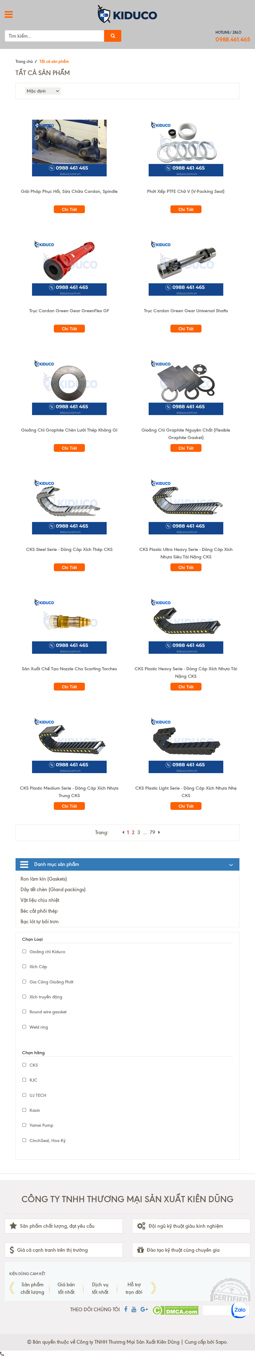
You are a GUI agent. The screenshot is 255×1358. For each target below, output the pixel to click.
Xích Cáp (37, 966)
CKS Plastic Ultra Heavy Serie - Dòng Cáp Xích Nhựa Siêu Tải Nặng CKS (186, 553)
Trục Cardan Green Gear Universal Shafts (186, 310)
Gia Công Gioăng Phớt (50, 982)
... (145, 832)
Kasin (34, 1110)
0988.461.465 (233, 39)
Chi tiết (69, 209)
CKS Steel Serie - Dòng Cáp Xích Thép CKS (69, 549)
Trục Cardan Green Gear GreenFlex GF (69, 310)
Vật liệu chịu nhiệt (40, 900)
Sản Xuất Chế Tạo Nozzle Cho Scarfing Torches (69, 669)
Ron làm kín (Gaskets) (44, 879)
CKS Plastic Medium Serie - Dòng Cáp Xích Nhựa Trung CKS (69, 791)
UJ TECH (37, 1095)
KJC (32, 1080)
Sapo (221, 1342)
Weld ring (38, 1027)
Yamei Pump (40, 1125)
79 (152, 832)
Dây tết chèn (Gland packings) (53, 889)
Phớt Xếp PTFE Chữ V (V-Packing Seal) (186, 191)
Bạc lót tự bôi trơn (40, 922)
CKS (33, 1065)
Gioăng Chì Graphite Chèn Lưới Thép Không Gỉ (69, 430)
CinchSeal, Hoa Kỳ (47, 1140)
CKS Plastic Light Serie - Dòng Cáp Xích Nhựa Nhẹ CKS (186, 791)
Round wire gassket (47, 1012)
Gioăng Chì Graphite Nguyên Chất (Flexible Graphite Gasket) (185, 433)
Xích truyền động (45, 997)
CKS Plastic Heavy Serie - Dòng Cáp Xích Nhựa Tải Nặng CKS (186, 672)
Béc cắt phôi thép (39, 911)
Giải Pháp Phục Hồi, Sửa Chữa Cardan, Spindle (69, 191)
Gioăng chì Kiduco (46, 951)
